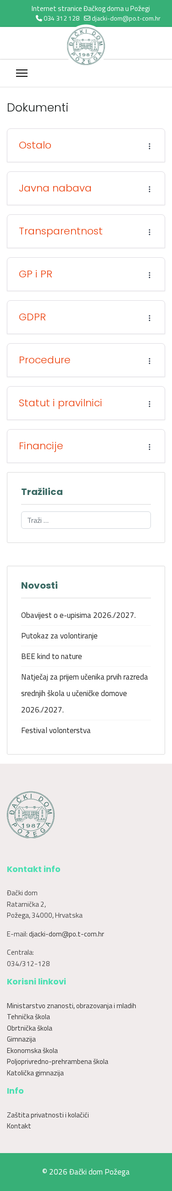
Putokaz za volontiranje (59, 636)
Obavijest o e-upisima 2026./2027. (78, 615)
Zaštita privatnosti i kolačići (48, 1115)
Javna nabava (55, 188)
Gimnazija (21, 1039)
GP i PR (35, 274)
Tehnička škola (28, 1016)
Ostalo (35, 145)
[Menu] (22, 73)
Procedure (45, 360)
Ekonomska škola (32, 1050)
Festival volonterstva (56, 730)
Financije (41, 446)
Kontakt (19, 1126)
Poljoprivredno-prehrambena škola (57, 1061)
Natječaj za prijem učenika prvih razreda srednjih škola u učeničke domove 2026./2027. (84, 693)
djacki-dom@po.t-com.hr (126, 18)
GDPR (32, 317)
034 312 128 (61, 18)
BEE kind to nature (51, 656)
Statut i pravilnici (60, 403)
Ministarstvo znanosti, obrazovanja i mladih (71, 1005)
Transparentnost (61, 231)
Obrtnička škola (29, 1028)
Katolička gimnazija (35, 1073)
